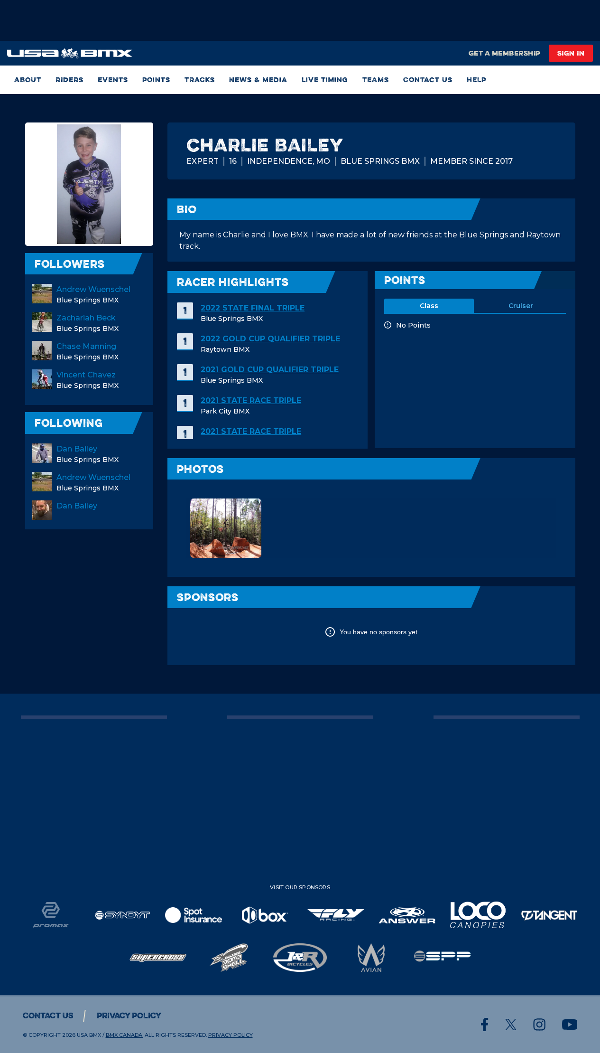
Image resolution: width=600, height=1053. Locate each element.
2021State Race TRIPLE (251, 400)
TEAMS (375, 79)
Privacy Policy (129, 1015)
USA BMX (89, 1035)
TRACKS (200, 79)
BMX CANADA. (124, 1035)
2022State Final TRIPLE (253, 307)
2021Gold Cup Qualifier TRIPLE (270, 369)
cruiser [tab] (520, 305)
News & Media (258, 79)
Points (156, 79)
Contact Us (427, 79)
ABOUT (27, 79)
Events (113, 79)
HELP (476, 79)
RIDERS (69, 79)
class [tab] (429, 305)
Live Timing (325, 79)
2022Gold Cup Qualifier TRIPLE (270, 338)
